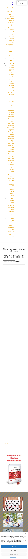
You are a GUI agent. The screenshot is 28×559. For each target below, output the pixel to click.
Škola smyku (10, 8)
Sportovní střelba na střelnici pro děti (13, 343)
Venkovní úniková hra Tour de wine (13, 313)
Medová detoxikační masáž (11, 401)
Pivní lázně (11, 184)
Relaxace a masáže (12, 402)
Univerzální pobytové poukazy (11, 112)
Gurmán (11, 80)
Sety (12, 58)
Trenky (12, 60)
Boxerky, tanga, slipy (8, 431)
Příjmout (14, 546)
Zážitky (12, 63)
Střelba (12, 202)
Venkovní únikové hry (15, 286)
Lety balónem (7, 372)
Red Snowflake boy (9, 429)
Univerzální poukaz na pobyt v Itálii (10, 125)
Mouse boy (13, 504)
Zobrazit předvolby (14, 554)
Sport (12, 198)
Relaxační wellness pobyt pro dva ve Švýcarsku (13, 521)
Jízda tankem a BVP (11, 74)
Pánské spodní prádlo (9, 432)
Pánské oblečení (17, 431)
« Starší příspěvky (7, 443)
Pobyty (12, 105)
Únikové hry (10, 205)
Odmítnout (14, 550)
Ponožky (11, 51)
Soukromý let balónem (10, 371)
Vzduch (12, 218)
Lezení (12, 200)
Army (12, 65)
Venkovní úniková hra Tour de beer (13, 284)
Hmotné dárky (10, 11)
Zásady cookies (13, 557)
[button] (26, 534)
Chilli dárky (11, 13)
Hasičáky (11, 26)
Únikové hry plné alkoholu (16, 314)
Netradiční (11, 98)
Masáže (12, 182)
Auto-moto (11, 6)
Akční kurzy (11, 71)
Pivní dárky (11, 28)
